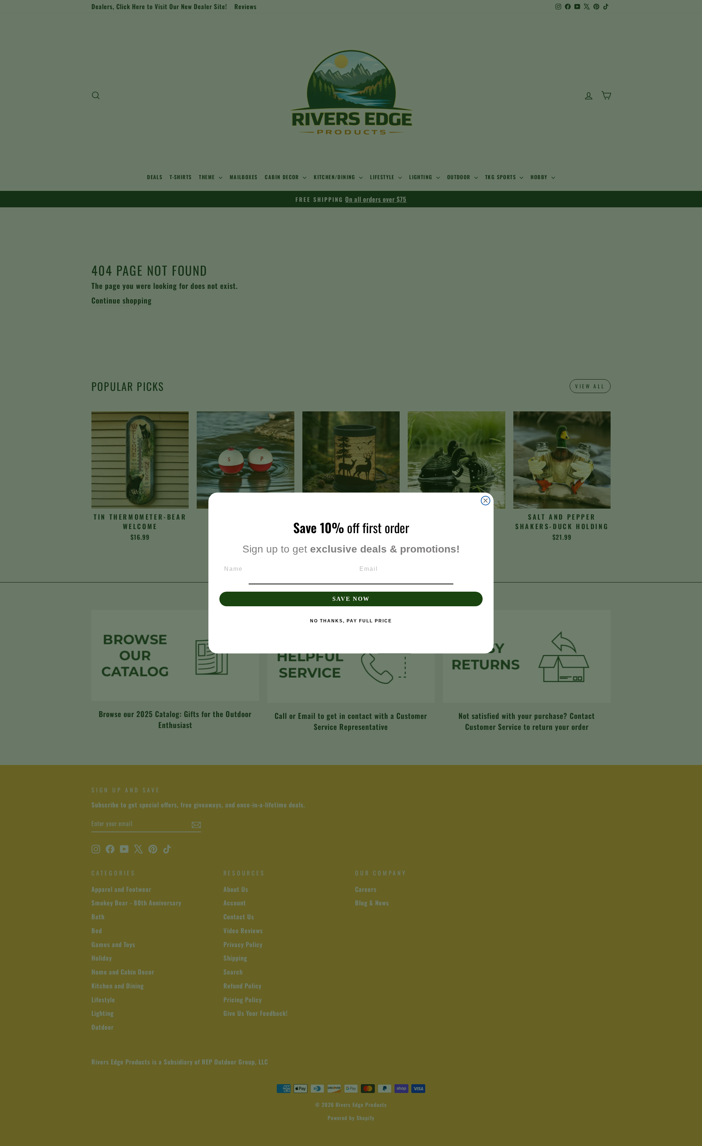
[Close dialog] (485, 500)
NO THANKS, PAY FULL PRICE (351, 620)
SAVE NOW (351, 599)
